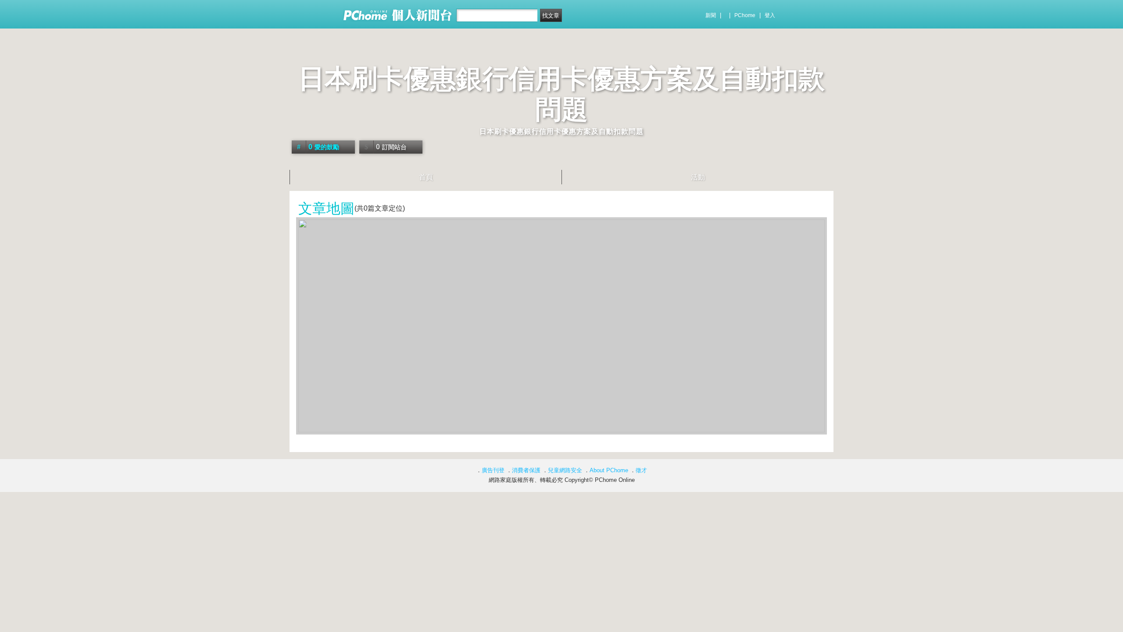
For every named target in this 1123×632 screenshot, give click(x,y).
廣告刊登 (493, 470)
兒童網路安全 (565, 470)
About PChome (609, 470)
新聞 (710, 15)
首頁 (426, 177)
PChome (744, 15)
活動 (698, 177)
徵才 (641, 470)
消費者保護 (526, 470)
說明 (817, 205)
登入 (770, 15)
